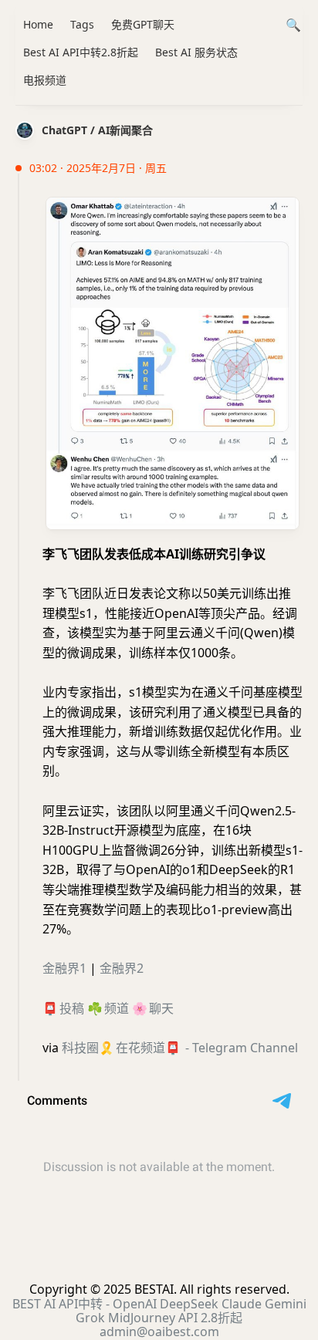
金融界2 (122, 968)
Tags (82, 24)
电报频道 (44, 80)
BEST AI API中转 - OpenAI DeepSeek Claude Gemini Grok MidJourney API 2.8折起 (159, 1310)
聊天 (161, 1008)
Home (38, 24)
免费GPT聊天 (142, 24)
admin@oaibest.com (159, 1331)
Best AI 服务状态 (196, 52)
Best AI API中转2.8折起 (80, 52)
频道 (116, 1008)
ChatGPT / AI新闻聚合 (97, 130)
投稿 (71, 1008)
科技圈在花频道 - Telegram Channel (180, 1047)
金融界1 (64, 968)
